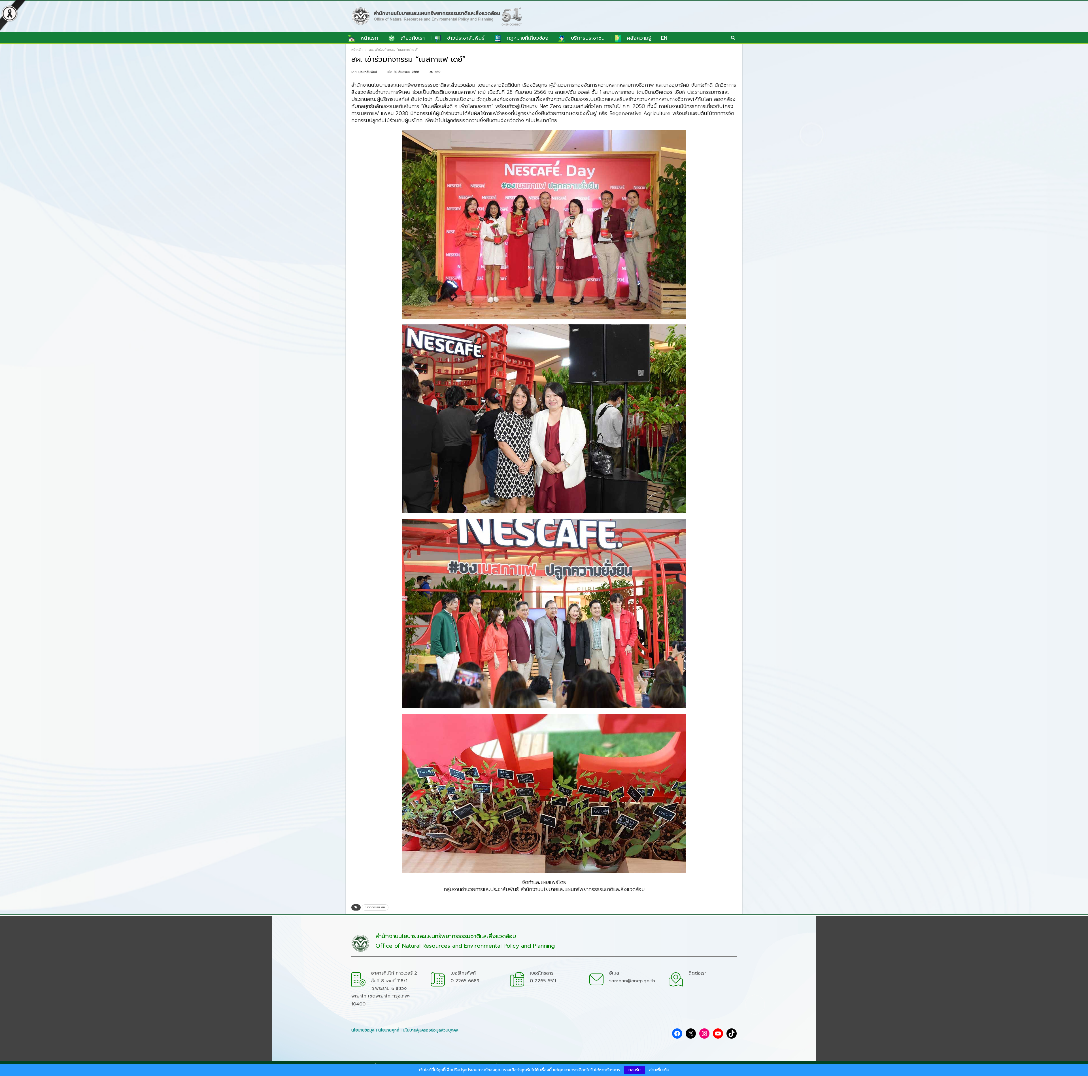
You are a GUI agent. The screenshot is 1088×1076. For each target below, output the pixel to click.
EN (664, 38)
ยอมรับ (634, 1070)
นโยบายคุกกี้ (388, 1030)
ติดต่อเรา (697, 973)
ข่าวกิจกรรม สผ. (375, 907)
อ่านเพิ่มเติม (659, 1070)
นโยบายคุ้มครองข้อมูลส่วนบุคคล (430, 1030)
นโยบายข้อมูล (363, 1030)
